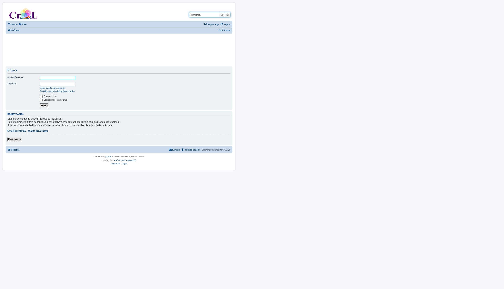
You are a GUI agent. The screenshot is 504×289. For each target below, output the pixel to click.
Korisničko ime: (15, 77)
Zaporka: (12, 83)
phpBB (108, 157)
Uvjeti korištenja (16, 131)
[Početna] (23, 12)
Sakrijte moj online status (55, 100)
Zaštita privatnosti (38, 131)
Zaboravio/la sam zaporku (52, 88)
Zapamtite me (50, 96)
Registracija (14, 139)
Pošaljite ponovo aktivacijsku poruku (57, 91)
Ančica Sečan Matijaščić (125, 160)
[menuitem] (23, 24)
